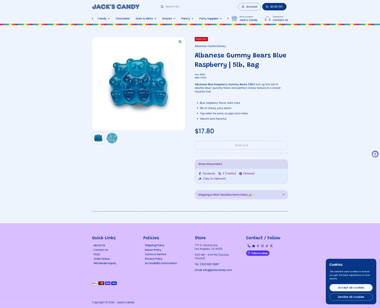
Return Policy (153, 250)
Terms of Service (155, 254)
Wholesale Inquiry (105, 263)
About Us (99, 245)
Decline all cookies (351, 297)
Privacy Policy (153, 259)
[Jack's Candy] (116, 7)
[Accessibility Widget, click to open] (375, 154)
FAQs (97, 254)
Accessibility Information (161, 263)
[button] (241, 194)
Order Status (102, 259)
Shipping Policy (154, 245)
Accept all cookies (351, 288)
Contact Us (101, 250)
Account (252, 6)
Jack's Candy (125, 302)
